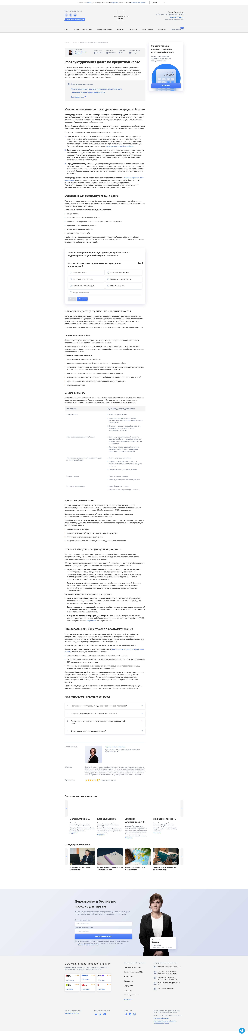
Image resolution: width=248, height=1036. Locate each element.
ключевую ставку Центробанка (120, 146)
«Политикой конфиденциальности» (88, 945)
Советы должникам (131, 995)
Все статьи (128, 999)
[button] (181, 808)
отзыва (69, 989)
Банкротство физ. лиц (132, 967)
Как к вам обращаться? (83, 920)
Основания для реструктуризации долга (88, 92)
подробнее (114, 2)
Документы (128, 981)
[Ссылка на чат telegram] (125, 1014)
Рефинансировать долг (134, 178)
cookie (89, 2)
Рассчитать (166, 85)
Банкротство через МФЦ (133, 972)
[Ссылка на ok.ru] (70, 15)
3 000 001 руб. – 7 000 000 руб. (83, 286)
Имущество (128, 986)
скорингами (91, 621)
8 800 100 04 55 (176, 17)
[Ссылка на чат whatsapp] (134, 1014)
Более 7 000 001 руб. (117, 286)
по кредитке (70, 180)
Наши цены (128, 977)
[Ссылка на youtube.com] (75, 15)
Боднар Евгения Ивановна (115, 747)
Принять (154, 2)
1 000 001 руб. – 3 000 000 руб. (120, 279)
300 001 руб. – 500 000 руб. (119, 272)
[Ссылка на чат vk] (130, 1014)
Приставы (128, 990)
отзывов (70, 980)
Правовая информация (161, 1018)
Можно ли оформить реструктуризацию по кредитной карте (96, 89)
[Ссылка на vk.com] (66, 15)
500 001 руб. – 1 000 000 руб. (83, 279)
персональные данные (138, 2)
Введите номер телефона (84, 927)
